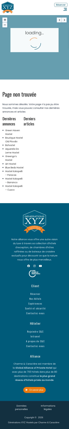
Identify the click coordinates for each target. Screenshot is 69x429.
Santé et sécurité (35, 308)
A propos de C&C (35, 341)
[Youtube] (40, 266)
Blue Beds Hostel (14, 167)
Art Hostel (10, 163)
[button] (60, 5)
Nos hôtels (35, 298)
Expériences (35, 303)
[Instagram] (34, 266)
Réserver (35, 293)
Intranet (35, 336)
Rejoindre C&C (35, 331)
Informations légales (48, 407)
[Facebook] (28, 266)
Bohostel (10, 145)
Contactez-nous (35, 313)
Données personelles (21, 407)
